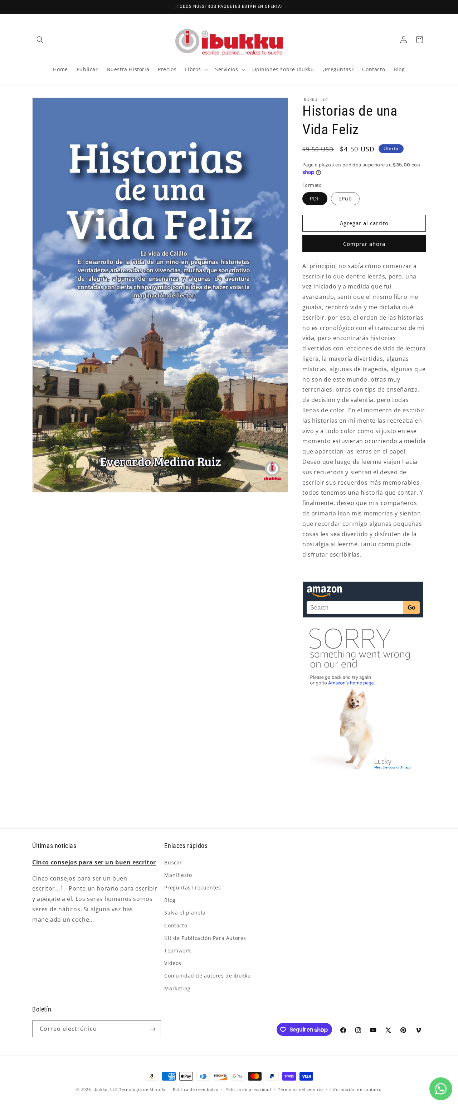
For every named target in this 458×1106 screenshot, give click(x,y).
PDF (315, 198)
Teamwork (177, 950)
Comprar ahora (364, 243)
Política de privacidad (248, 1089)
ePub (345, 198)
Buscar (173, 862)
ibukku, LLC (105, 1089)
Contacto (175, 925)
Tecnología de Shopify (142, 1089)
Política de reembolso (196, 1089)
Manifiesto (178, 874)
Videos (172, 963)
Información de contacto (356, 1089)
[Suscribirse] (153, 1029)
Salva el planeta (185, 912)
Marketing (177, 988)
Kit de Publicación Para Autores (205, 937)
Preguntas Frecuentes (192, 887)
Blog (169, 900)
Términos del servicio (300, 1089)
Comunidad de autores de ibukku (207, 975)
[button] (40, 40)
